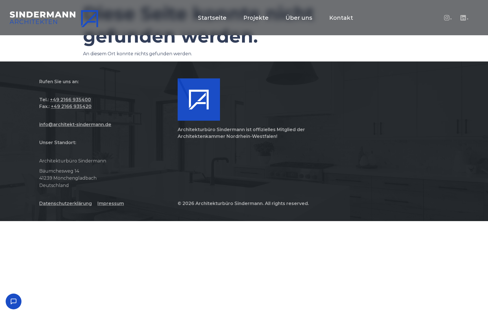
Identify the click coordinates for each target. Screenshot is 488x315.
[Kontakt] (13, 301)
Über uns (299, 17)
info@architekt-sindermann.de (75, 124)
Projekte (256, 17)
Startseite (212, 17)
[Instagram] (447, 18)
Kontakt (341, 17)
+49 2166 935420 (71, 106)
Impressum (110, 203)
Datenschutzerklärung (65, 203)
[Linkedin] (463, 18)
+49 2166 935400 (70, 99)
